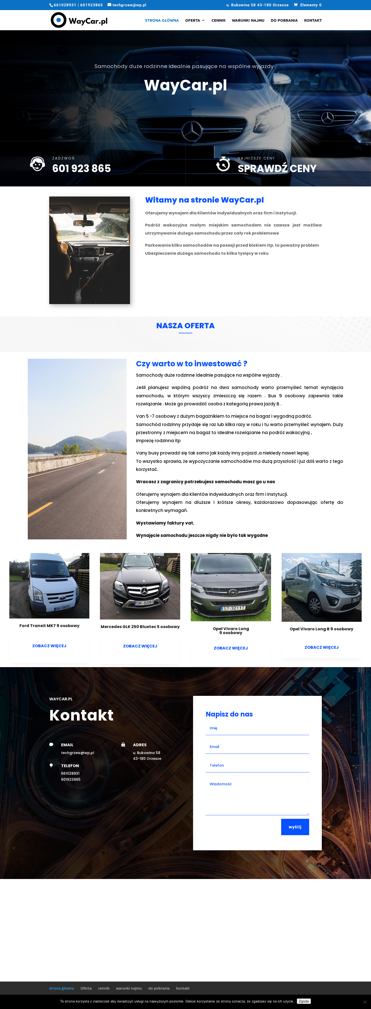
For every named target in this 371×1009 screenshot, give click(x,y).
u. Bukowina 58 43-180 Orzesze (257, 5)
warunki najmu (248, 20)
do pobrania (284, 20)
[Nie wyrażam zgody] (364, 1001)
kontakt (313, 20)
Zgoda (304, 1001)
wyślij (295, 827)
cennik (218, 20)
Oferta (192, 20)
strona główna (162, 20)
